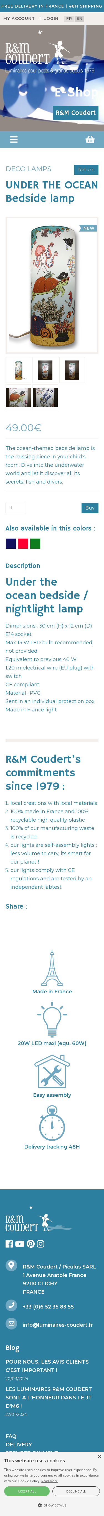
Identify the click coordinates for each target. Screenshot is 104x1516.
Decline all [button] (76, 1491)
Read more (49, 1481)
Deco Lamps (28, 169)
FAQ (11, 1436)
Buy (90, 508)
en (80, 18)
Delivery (19, 1445)
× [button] (99, 1457)
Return (86, 169)
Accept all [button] (27, 1491)
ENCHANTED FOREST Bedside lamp (23, 543)
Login (51, 18)
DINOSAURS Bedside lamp (35, 543)
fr (69, 18)
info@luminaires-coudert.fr (58, 1325)
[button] (14, 139)
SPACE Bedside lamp (11, 543)
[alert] (52, 1484)
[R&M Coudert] (50, 52)
